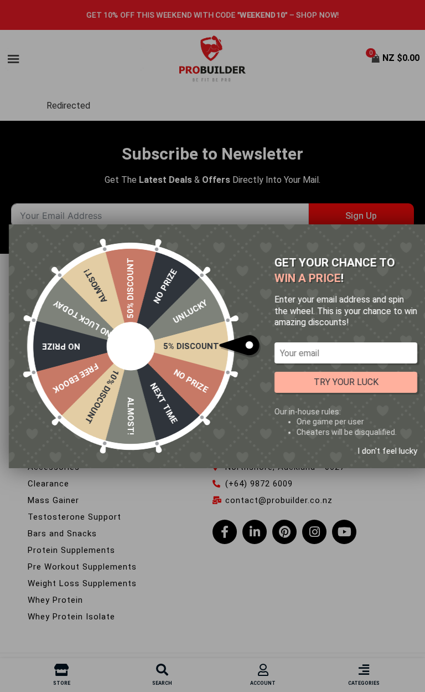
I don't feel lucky (387, 450)
